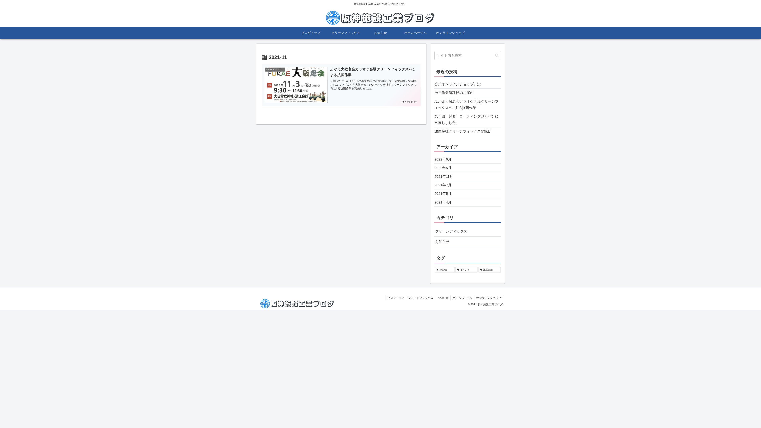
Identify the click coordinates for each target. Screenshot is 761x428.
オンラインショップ (488, 297)
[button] (496, 55)
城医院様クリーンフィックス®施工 (462, 131)
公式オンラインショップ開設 (457, 84)
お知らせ (442, 242)
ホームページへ (462, 297)
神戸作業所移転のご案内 (454, 93)
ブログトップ (395, 297)
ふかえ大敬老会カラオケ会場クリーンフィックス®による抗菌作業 (466, 104)
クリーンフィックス (451, 231)
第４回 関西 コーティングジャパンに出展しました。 (466, 119)
